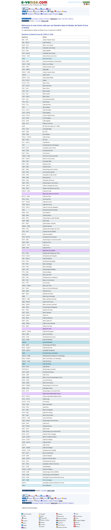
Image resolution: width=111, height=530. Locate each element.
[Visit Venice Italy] (84, 4)
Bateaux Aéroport (62, 527)
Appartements (62, 520)
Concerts (37, 11)
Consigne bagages (80, 520)
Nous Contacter (27, 514)
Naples (44, 9)
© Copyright (42, 514)
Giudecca (70, 18)
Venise (25, 518)
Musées (42, 522)
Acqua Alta (44, 518)
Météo (65, 11)
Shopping (44, 14)
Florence (32, 9)
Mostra (77, 526)
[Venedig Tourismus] (87, 4)
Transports (30, 14)
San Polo (64, 18)
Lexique (50, 14)
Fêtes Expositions (62, 518)
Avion (77, 514)
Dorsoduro (46, 18)
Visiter (30, 11)
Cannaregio (35, 18)
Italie (24, 516)
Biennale (78, 524)
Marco (59, 18)
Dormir (44, 11)
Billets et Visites (45, 520)
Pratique (55, 14)
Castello (41, 18)
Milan (49, 9)
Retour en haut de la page (29, 507)
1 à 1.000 (37, 21)
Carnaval (58, 11)
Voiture (77, 522)
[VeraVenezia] (89, 4)
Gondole (42, 526)
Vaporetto (60, 522)
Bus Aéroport (78, 516)
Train (77, 518)
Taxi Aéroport (61, 525)
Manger (38, 14)
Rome (38, 9)
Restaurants (61, 516)
